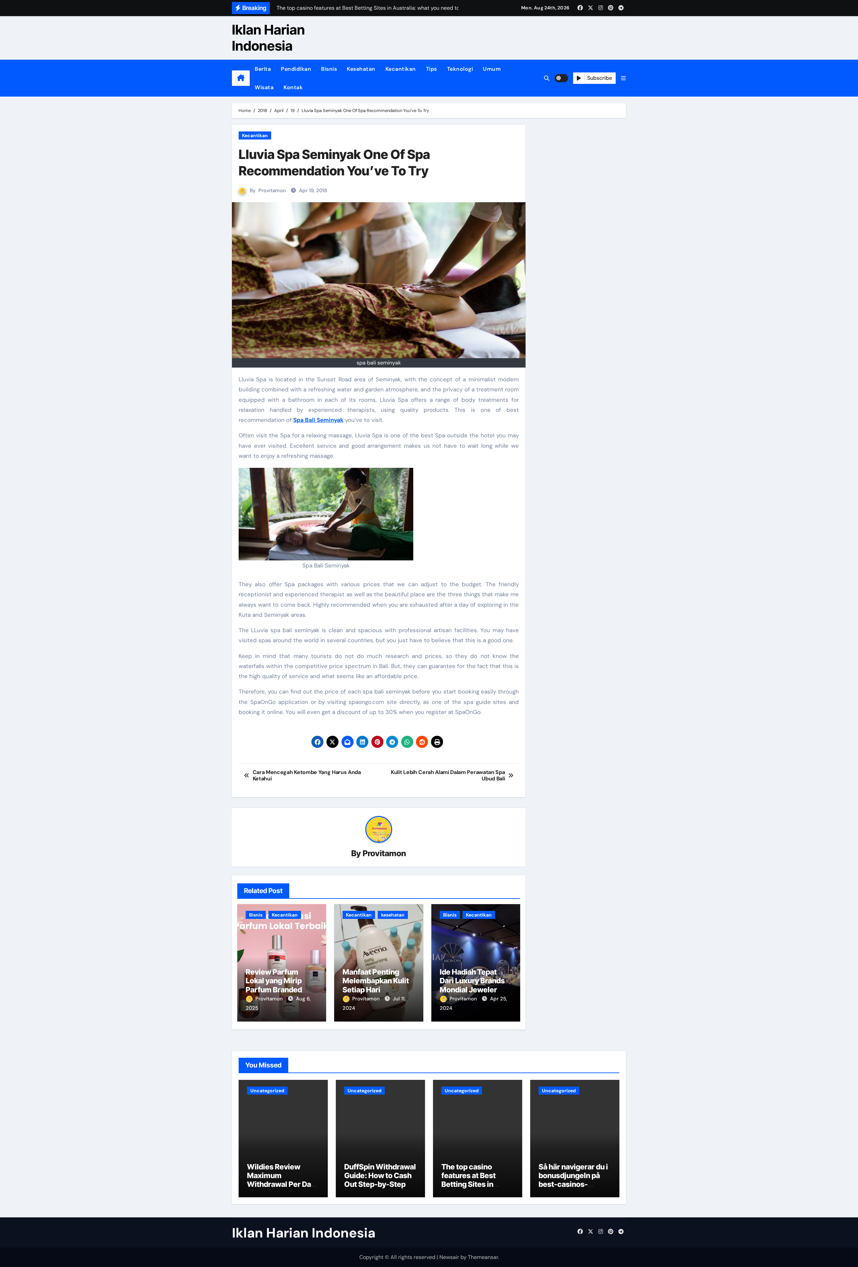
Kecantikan (400, 68)
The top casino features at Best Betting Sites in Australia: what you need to (474, 1184)
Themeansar (483, 1257)
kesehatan (393, 915)
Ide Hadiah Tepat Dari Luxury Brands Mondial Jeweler (472, 981)
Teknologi (460, 68)
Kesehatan (361, 68)
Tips (431, 68)
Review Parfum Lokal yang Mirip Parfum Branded (274, 981)
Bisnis (329, 68)
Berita (263, 68)
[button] (623, 78)
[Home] (241, 78)
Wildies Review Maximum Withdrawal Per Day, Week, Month (282, 1180)
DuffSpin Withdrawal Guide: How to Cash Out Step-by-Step (380, 1175)
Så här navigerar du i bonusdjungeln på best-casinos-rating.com (573, 1180)
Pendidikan (296, 68)
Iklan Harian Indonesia (268, 37)
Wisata (264, 87)
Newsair (449, 1257)
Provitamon (272, 190)
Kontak (293, 87)
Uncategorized (267, 1091)
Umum (492, 68)
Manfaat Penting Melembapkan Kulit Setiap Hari (376, 981)
